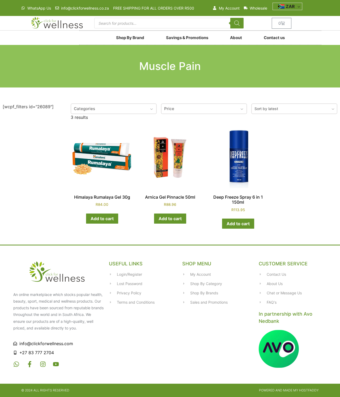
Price (169, 108)
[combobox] (294, 108)
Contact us (274, 37)
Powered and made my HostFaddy (289, 390)
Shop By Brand (130, 37)
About (236, 37)
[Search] (237, 23)
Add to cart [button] (102, 218)
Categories (84, 108)
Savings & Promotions (187, 37)
